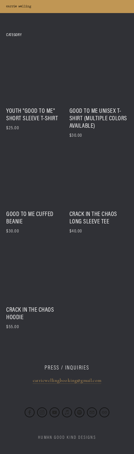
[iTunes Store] (67, 412)
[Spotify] (79, 412)
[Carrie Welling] (42, 412)
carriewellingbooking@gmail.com (67, 380)
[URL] (104, 412)
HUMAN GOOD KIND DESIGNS (67, 437)
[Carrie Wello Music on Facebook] (30, 412)
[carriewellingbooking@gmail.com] (92, 412)
